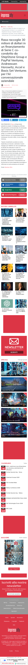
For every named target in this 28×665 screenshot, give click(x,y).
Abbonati (22, 194)
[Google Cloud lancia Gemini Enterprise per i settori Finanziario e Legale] (7, 231)
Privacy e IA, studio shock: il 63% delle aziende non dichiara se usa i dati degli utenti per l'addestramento (6, 276)
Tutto (25, 463)
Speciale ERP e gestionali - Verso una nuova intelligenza (14, 404)
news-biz (10, 26)
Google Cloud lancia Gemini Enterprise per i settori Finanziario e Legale (7, 238)
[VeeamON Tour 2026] (14, 384)
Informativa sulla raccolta (9, 663)
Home (4, 26)
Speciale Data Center (7, 375)
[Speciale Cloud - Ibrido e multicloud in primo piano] (14, 430)
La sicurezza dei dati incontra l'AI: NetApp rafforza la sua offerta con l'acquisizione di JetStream (20, 258)
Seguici (22, 189)
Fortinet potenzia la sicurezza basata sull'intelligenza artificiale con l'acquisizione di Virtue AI (20, 240)
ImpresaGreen (7, 608)
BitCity (5, 602)
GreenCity (19, 605)
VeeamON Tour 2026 (8, 390)
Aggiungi (22, 184)
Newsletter (6, 21)
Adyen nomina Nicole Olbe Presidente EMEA (20, 293)
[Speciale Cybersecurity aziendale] (14, 415)
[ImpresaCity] (7, 15)
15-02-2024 (15, 85)
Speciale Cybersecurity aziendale (11, 420)
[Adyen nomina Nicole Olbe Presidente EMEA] (21, 286)
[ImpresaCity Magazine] (14, 552)
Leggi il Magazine (14, 569)
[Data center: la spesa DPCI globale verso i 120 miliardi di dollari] (21, 303)
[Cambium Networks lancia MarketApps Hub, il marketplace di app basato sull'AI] (7, 249)
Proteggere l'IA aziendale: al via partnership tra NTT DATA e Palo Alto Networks (20, 276)
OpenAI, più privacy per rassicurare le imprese (7, 310)
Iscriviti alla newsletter (14, 594)
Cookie (11, 651)
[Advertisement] (14, 575)
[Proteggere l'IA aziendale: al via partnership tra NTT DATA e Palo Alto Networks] (21, 268)
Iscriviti (22, 179)
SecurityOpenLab (10, 605)
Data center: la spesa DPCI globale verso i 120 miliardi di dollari (20, 310)
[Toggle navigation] (25, 15)
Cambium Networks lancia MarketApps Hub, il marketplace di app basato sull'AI (6, 257)
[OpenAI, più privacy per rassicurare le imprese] (7, 303)
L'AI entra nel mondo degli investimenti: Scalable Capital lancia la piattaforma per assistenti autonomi (7, 221)
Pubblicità (21, 621)
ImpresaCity (23, 1)
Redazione (6, 621)
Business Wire (7, 85)
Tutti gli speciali (22, 359)
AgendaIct (14, 611)
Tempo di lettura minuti (7, 87)
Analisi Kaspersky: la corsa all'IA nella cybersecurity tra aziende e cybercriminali (7, 294)
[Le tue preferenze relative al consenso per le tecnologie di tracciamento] (20, 663)
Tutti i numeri (23, 537)
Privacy (17, 651)
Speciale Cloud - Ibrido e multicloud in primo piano (14, 435)
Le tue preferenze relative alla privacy (15, 660)
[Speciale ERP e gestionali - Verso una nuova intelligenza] (14, 400)
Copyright (14, 621)
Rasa (12, 124)
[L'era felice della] (21, 212)
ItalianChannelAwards (18, 608)
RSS (14, 625)
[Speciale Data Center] (14, 369)
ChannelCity (14, 1)
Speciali (13, 617)
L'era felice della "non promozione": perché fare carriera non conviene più (20, 220)
